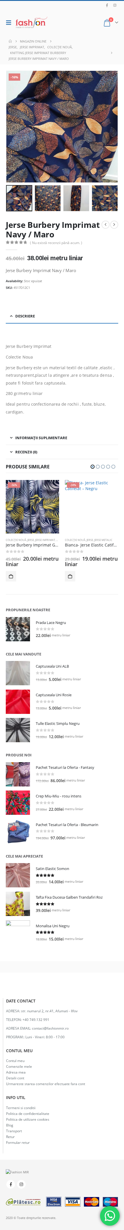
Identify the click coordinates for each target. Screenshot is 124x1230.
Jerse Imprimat (45, 540)
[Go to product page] (18, 629)
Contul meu (15, 1060)
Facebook (10, 1184)
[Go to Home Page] (10, 41)
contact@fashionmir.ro (50, 1028)
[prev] (106, 225)
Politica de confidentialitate (27, 1113)
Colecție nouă (16, 540)
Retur (10, 1136)
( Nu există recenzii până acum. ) (56, 242)
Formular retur (18, 1142)
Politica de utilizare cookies (27, 1119)
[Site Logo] (31, 22)
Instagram (21, 1184)
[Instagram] (114, 5)
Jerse (30, 540)
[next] (114, 225)
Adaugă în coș (11, 576)
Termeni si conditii (20, 1107)
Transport (14, 1131)
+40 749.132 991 (35, 1019)
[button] (10, 22)
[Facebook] (107, 5)
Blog (9, 1125)
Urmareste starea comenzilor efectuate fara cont (45, 1083)
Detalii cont (15, 1078)
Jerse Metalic (103, 540)
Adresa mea (16, 1072)
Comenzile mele (19, 1066)
